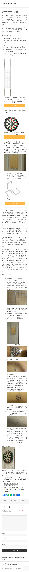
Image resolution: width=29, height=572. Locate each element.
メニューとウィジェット (25, 3)
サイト (3, 544)
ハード (5, 502)
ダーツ (15, 500)
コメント (4, 514)
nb (11, 500)
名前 (3, 533)
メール (4, 538)
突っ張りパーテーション (17, 502)
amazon (15, 105)
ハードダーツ (9, 502)
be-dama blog (15, 568)
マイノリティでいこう (10, 3)
